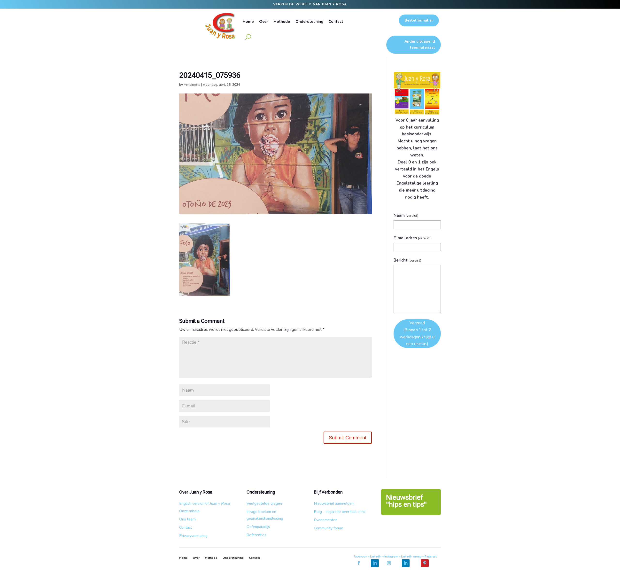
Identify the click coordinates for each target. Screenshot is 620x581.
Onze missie (189, 511)
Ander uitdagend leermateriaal (419, 44)
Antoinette (192, 84)
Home (248, 21)
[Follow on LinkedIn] (375, 563)
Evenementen (325, 520)
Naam (406, 215)
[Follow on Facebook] (359, 563)
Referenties (256, 535)
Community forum (328, 528)
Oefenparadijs (258, 526)
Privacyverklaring (193, 535)
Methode (281, 21)
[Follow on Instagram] (389, 563)
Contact (336, 21)
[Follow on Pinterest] (425, 563)
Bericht (407, 260)
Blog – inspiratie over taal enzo (339, 511)
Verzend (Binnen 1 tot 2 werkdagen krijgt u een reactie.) (417, 333)
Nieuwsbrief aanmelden (334, 503)
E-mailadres (412, 238)
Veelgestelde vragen (264, 503)
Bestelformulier (419, 20)
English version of (204, 503)
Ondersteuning (309, 21)
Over (263, 21)
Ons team (187, 519)
